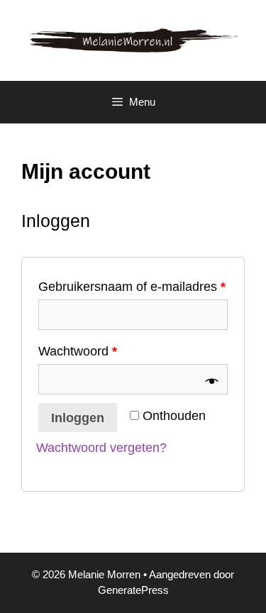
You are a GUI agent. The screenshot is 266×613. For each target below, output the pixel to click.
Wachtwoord (77, 351)
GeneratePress (133, 590)
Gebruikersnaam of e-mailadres (132, 287)
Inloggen (77, 418)
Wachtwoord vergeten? (101, 448)
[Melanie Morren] (133, 40)
